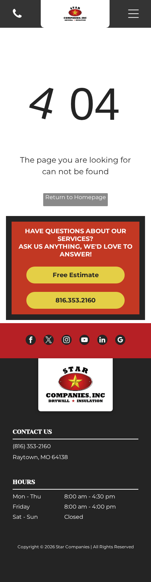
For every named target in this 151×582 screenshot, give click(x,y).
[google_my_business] (120, 341)
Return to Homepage (75, 197)
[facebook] (31, 341)
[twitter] (49, 341)
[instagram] (66, 341)
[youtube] (84, 341)
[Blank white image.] (17, 17)
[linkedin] (102, 341)
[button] (133, 13)
